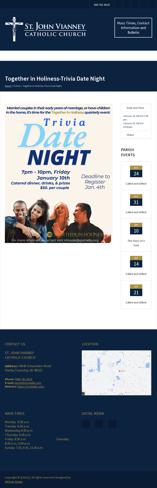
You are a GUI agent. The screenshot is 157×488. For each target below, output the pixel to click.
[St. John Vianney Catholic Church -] (46, 40)
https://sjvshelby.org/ (30, 386)
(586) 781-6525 (23, 379)
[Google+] (147, 139)
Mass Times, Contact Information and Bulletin (133, 28)
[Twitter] (136, 139)
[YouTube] (127, 4)
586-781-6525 (102, 5)
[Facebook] (118, 4)
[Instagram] (135, 4)
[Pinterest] (142, 139)
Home (8, 85)
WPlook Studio (14, 482)
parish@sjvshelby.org (28, 383)
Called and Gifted (136, 183)
